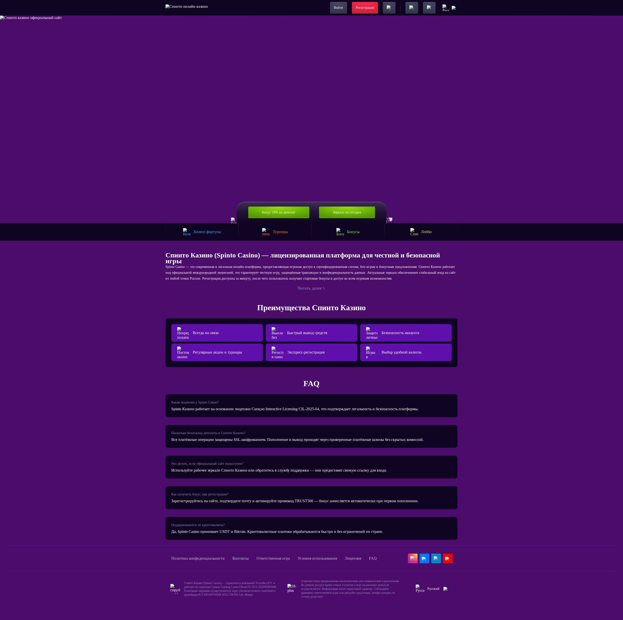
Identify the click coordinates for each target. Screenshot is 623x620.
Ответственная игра (273, 558)
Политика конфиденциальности (198, 558)
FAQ (373, 558)
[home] (186, 7)
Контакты (240, 558)
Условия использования (317, 558)
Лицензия (353, 558)
